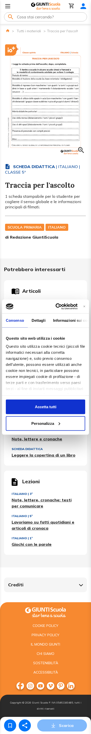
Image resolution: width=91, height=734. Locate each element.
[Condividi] (25, 725)
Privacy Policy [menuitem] (45, 635)
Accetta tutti (45, 407)
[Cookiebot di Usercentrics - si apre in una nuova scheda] (58, 306)
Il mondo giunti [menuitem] (45, 644)
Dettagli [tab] (39, 320)
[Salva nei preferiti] (10, 725)
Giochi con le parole (32, 544)
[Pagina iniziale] (8, 30)
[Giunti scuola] (45, 611)
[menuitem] (20, 686)
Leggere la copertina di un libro (43, 455)
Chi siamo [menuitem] (45, 653)
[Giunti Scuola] (45, 6)
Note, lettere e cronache (37, 438)
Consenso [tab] (15, 320)
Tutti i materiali (29, 31)
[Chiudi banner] (84, 306)
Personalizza (42, 423)
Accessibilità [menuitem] (45, 672)
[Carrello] (72, 6)
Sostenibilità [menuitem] (45, 663)
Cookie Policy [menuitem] (45, 625)
